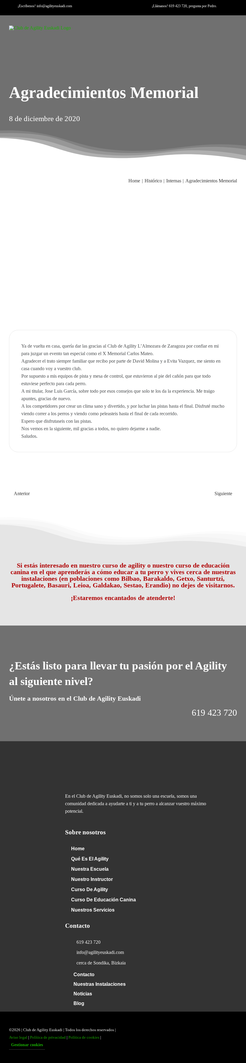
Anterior (22, 493)
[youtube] (111, 13)
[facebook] (102, 13)
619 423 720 (178, 6)
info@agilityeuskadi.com (54, 6)
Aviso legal (18, 1037)
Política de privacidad (48, 1037)
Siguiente (223, 493)
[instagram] (121, 13)
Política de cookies (83, 1037)
